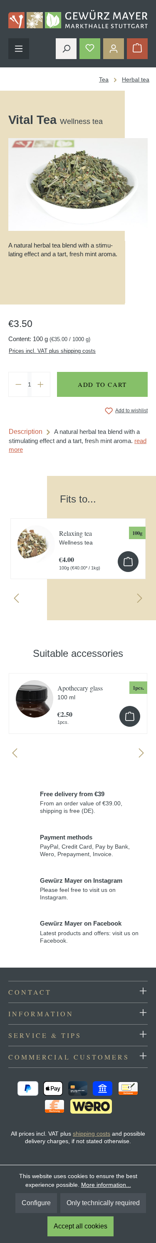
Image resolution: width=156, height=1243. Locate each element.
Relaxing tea (76, 537)
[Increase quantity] (40, 384)
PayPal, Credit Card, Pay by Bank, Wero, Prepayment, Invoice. (85, 846)
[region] (78, 545)
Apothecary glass (80, 692)
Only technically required (103, 1202)
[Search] (66, 48)
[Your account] (113, 48)
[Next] (140, 600)
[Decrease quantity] (18, 384)
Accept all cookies (80, 1226)
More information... (106, 1184)
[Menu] (18, 48)
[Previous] (16, 600)
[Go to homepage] (78, 19)
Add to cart (102, 384)
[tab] (78, 440)
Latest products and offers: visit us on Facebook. (89, 932)
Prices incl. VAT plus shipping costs (52, 351)
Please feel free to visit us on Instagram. (81, 889)
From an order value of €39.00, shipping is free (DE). (81, 802)
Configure (36, 1202)
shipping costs (91, 1133)
